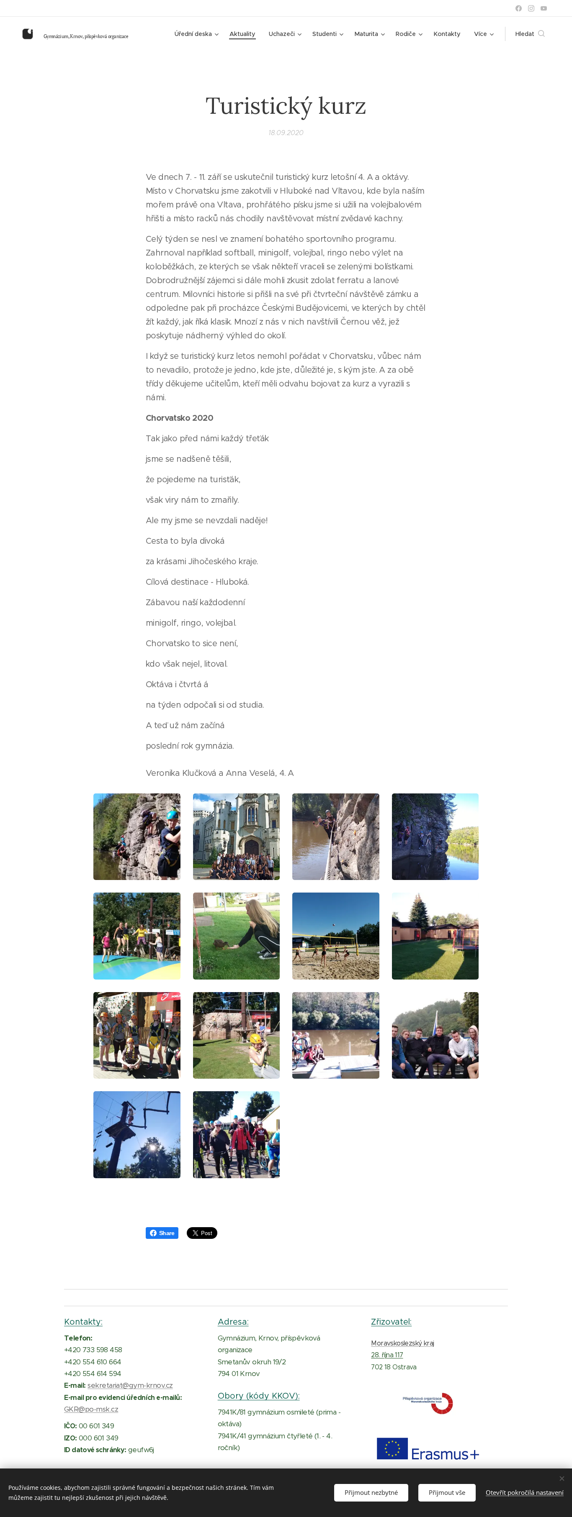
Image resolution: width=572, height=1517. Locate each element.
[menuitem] (198, 33)
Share (166, 1233)
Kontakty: (83, 1322)
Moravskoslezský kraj (402, 1343)
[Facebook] (518, 8)
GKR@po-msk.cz (91, 1409)
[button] (530, 33)
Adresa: (233, 1322)
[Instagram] (531, 8)
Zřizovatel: (391, 1322)
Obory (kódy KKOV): (259, 1396)
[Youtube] (544, 8)
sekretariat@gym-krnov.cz (130, 1385)
